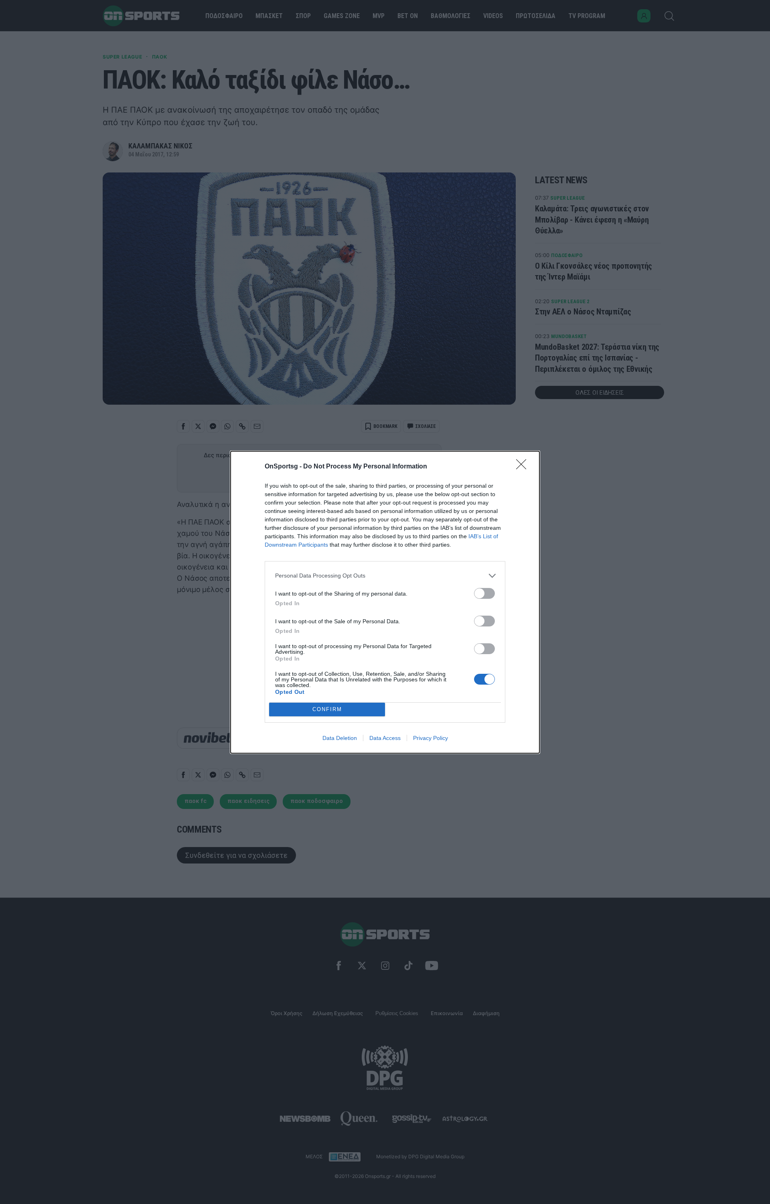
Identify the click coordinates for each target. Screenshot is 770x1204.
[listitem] (385, 576)
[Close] (523, 466)
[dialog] (385, 602)
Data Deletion (339, 738)
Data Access (385, 738)
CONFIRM (327, 709)
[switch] (484, 593)
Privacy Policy (430, 738)
